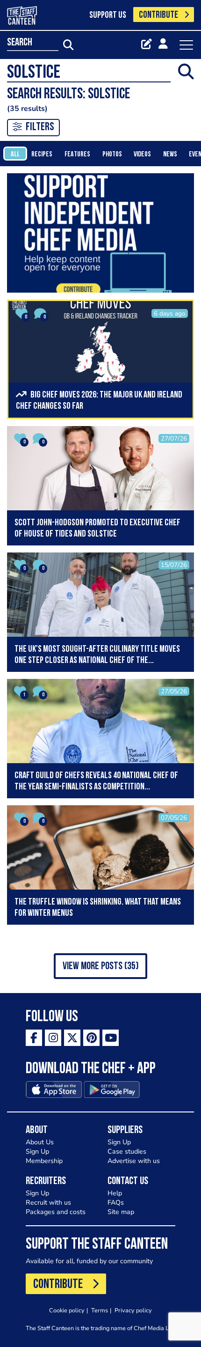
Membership (44, 1160)
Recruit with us (48, 1202)
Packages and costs (56, 1211)
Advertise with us (134, 1160)
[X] (72, 1038)
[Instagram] (53, 1038)
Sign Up (37, 1151)
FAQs (116, 1202)
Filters (40, 127)
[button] (100, 966)
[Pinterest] (91, 1038)
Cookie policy (67, 1310)
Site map (121, 1211)
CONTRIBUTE (158, 15)
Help (115, 1193)
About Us (40, 1142)
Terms (99, 1310)
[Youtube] (110, 1038)
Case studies (127, 1151)
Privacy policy (133, 1310)
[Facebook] (34, 1038)
